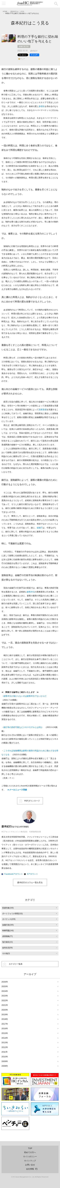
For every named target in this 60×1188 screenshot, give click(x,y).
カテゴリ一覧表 (15, 964)
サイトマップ (30, 1161)
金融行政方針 (24, 46)
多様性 (42, 106)
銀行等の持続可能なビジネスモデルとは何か (23, 727)
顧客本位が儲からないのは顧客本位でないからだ (24, 696)
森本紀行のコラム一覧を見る (30, 882)
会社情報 (30, 1169)
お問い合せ (30, 1165)
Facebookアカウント (13, 874)
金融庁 (40, 528)
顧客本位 (31, 592)
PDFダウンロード (32, 801)
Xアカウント (32, 874)
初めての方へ (30, 1152)
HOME (5, 11)
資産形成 (42, 409)
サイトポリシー (30, 1156)
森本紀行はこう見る (17, 11)
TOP (30, 1148)
